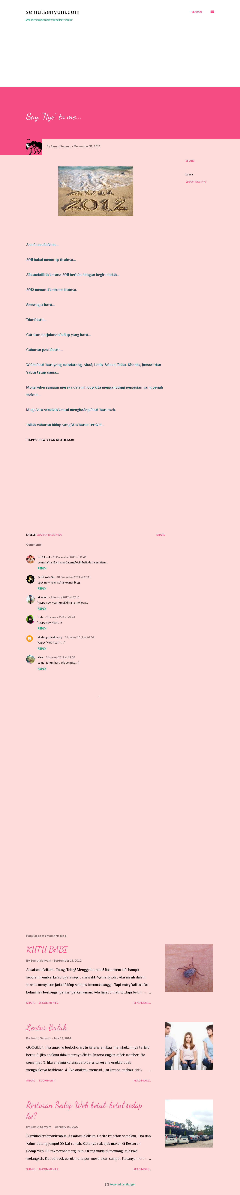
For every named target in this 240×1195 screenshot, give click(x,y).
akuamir (43, 597)
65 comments (48, 1002)
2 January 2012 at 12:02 (60, 657)
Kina (40, 657)
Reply (42, 568)
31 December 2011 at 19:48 (69, 557)
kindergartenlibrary (50, 637)
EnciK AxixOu (46, 577)
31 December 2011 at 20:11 (74, 577)
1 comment (46, 1080)
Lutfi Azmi (44, 557)
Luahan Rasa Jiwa (196, 181)
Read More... (142, 1002)
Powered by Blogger (122, 1184)
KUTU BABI (46, 949)
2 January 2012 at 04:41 (60, 617)
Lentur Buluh (46, 1027)
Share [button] (190, 160)
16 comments (48, 1169)
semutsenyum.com (53, 11)
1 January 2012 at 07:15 (64, 597)
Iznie (40, 617)
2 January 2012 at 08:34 (79, 637)
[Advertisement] (120, 52)
